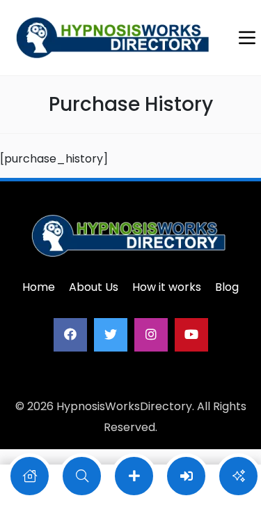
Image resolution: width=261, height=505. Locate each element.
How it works (166, 287)
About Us (93, 287)
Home (38, 287)
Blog (227, 287)
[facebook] (70, 335)
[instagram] (151, 335)
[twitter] (110, 335)
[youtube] (191, 335)
